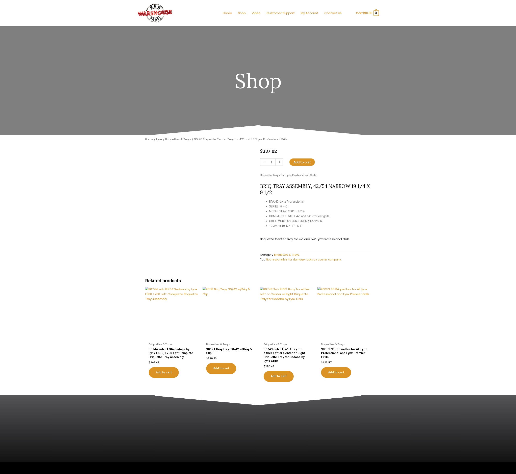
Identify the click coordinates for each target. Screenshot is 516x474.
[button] (350, 13)
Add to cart (302, 162)
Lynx (159, 139)
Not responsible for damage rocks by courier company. (304, 259)
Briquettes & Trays (178, 139)
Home (149, 139)
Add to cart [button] (164, 372)
